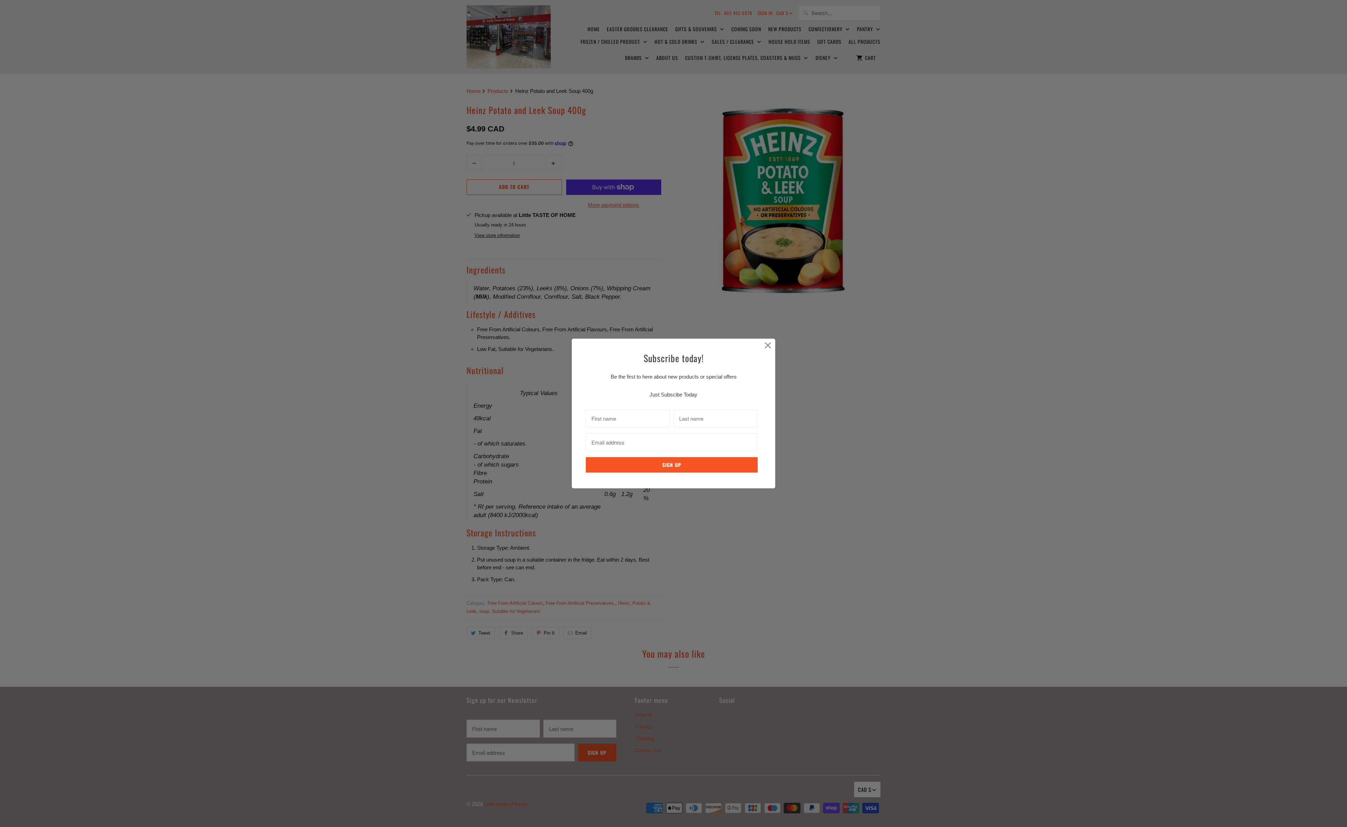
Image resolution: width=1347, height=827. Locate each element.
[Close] (768, 346)
